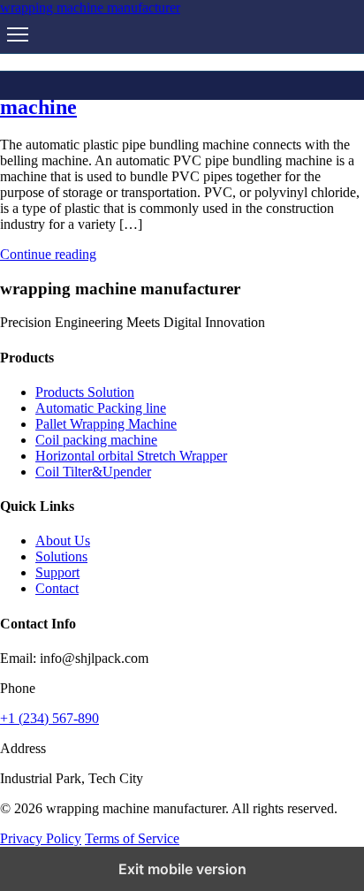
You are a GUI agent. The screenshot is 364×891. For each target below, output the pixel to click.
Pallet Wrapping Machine (106, 423)
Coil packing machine (96, 439)
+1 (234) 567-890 (49, 718)
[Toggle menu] (17, 34)
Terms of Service (132, 838)
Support (57, 572)
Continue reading (48, 254)
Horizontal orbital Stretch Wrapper (131, 455)
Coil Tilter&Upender (93, 471)
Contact (57, 588)
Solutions (61, 556)
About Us (62, 540)
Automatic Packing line (100, 407)
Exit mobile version (182, 869)
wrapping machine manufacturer (90, 7)
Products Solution (84, 392)
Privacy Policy (40, 838)
